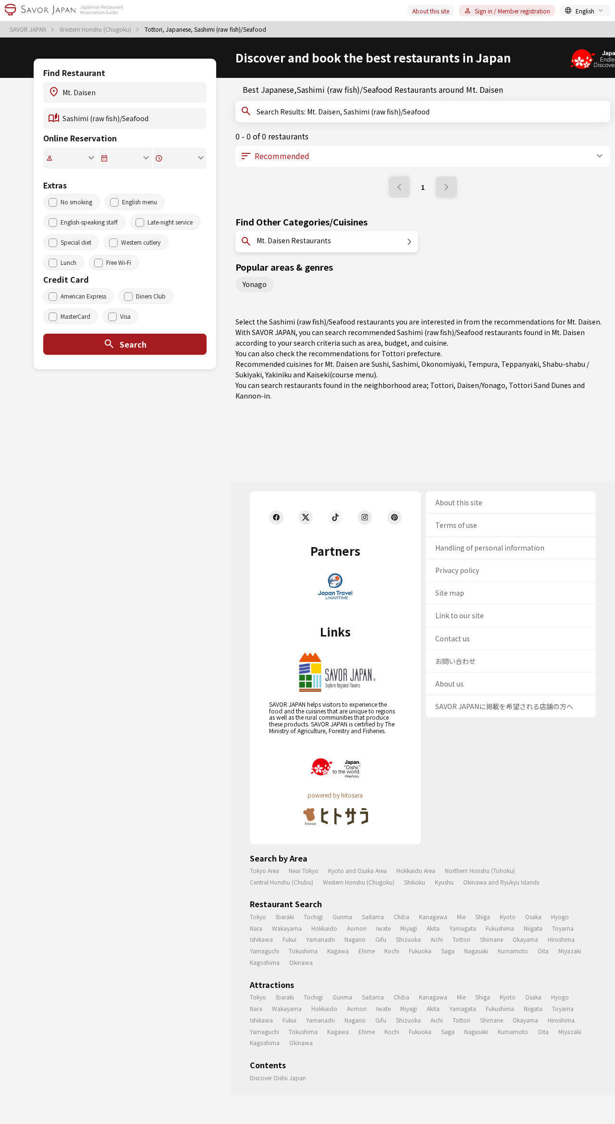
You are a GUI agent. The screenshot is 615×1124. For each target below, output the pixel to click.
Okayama (525, 939)
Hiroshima (561, 939)
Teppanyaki (520, 364)
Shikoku (414, 882)
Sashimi (405, 364)
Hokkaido (324, 928)
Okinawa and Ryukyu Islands (501, 882)
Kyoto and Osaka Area (357, 870)
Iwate (383, 928)
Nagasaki (476, 951)
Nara (256, 928)
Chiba (401, 916)
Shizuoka (408, 939)
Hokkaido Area (415, 870)
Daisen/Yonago (481, 385)
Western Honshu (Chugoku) (96, 29)
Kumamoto (513, 951)
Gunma (342, 916)
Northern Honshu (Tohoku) (480, 870)
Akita (433, 928)
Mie (461, 916)
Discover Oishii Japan (278, 1078)
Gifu (380, 939)
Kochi (391, 951)
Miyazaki (569, 951)
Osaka (533, 916)
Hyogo (560, 916)
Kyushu (444, 882)
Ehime (366, 951)
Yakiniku (278, 374)
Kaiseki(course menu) (341, 374)
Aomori (357, 928)
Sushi (380, 364)
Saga (448, 951)
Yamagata (462, 928)
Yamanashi (320, 939)
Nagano (355, 939)
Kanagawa (433, 916)
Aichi (436, 939)
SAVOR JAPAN (29, 29)
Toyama (563, 928)
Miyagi (408, 928)
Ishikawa (261, 939)
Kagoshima (265, 962)
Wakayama (287, 928)
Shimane (491, 939)
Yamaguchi (264, 951)
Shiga (482, 916)
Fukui (289, 939)
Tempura (483, 364)
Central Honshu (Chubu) (281, 882)
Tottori (442, 385)
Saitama (373, 916)
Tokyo (258, 916)
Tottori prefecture (411, 353)
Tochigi (313, 916)
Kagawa (338, 951)
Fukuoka (420, 951)
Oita (543, 951)
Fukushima (500, 928)
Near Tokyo (304, 870)
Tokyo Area (264, 870)
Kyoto (508, 916)
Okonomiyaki (443, 364)
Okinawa (301, 962)
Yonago (255, 284)
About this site (430, 11)
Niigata (533, 928)
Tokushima (303, 951)
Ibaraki (285, 916)
